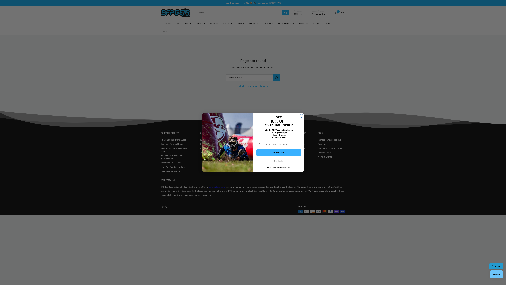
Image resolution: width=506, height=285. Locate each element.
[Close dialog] (301, 115)
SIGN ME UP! (278, 152)
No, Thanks (278, 161)
